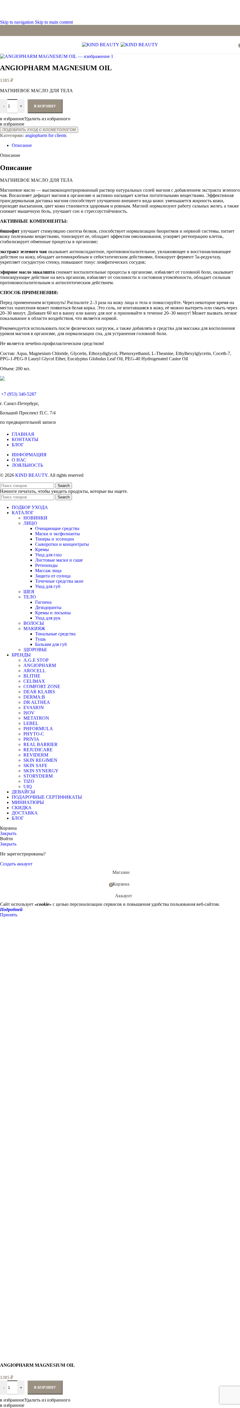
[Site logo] (101, 44)
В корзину (45, 1387)
